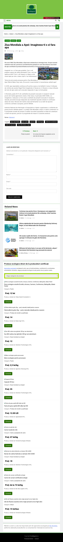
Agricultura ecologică (10, 268)
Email (8, 181)
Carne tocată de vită (10, 430)
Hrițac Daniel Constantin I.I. (23, 297)
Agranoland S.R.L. (20, 416)
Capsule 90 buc (9, 382)
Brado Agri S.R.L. (20, 321)
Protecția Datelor (28, 538)
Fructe (12, 289)
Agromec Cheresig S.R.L (22, 369)
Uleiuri (12, 504)
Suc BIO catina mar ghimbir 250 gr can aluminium (20, 334)
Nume (8, 174)
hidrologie (40, 122)
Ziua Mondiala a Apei (24, 125)
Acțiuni (7, 41)
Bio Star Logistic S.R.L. (22, 488)
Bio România (53, 526)
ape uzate (25, 122)
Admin (22, 218)
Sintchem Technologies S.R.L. (24, 345)
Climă (18, 41)
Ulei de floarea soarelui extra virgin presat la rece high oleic (23, 502)
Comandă (8, 302)
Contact (37, 538)
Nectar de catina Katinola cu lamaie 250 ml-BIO (19, 454)
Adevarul (12, 117)
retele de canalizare (51, 122)
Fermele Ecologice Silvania (23, 441)
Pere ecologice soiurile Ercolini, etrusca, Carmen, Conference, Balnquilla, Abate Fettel (29, 285)
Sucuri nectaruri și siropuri (17, 337)
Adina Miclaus (24, 253)
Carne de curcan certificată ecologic (15, 478)
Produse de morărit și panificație (19, 313)
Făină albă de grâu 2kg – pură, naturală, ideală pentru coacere (24, 310)
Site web (8, 188)
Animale (13, 41)
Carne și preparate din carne (18, 433)
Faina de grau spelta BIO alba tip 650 (16, 406)
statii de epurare (10, 125)
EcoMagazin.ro (34, 536)
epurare (32, 122)
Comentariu (10, 154)
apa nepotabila (15, 122)
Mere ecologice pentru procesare (15, 358)
